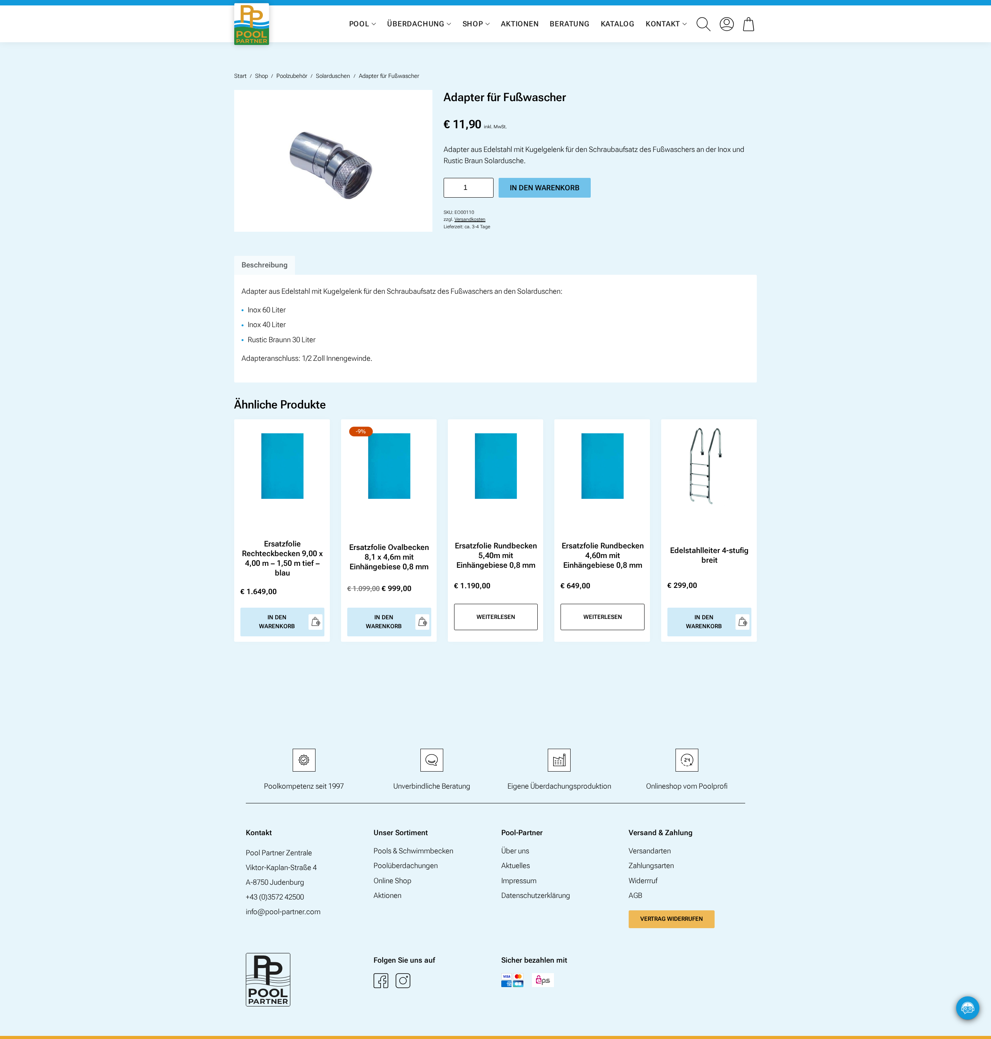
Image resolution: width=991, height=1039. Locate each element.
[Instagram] (403, 980)
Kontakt (663, 23)
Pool (359, 23)
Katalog (617, 23)
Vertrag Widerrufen (671, 918)
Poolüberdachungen (406, 865)
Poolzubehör (291, 75)
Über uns (515, 850)
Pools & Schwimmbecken (413, 850)
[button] (977, 1025)
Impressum (519, 880)
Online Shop (392, 880)
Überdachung (415, 23)
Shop (473, 23)
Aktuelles (515, 865)
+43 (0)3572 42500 (275, 897)
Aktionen (519, 23)
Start (240, 75)
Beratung (569, 23)
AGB (635, 895)
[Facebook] (381, 980)
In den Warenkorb (545, 187)
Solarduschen (333, 75)
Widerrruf (643, 880)
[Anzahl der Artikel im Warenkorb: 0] (750, 24)
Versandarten (650, 850)
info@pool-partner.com (283, 911)
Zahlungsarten (651, 865)
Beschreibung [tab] (265, 264)
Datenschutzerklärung (535, 895)
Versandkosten (469, 219)
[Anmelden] (727, 24)
